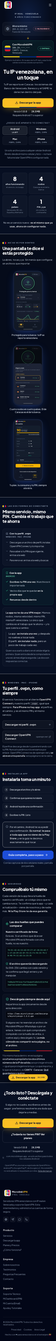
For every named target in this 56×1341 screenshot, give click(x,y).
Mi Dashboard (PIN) (12, 1298)
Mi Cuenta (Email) (11, 1303)
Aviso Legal (39, 1329)
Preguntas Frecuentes (14, 1274)
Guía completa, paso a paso (26, 855)
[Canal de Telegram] (13, 1219)
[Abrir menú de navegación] (50, 5)
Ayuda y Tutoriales (12, 1308)
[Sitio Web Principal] (6, 1219)
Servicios (7, 1235)
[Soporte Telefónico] (26, 1219)
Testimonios (9, 1269)
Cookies (28, 1329)
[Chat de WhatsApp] (19, 1219)
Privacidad (16, 1329)
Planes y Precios (11, 1245)
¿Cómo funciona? (12, 1249)
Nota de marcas (45, 1171)
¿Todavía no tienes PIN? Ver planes (28, 1136)
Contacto (8, 1278)
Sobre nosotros (11, 1264)
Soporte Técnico (12, 1294)
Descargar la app (30, 102)
